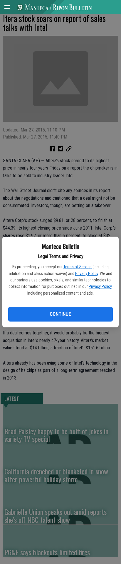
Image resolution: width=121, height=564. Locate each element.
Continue (60, 314)
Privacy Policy (86, 273)
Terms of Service (77, 266)
